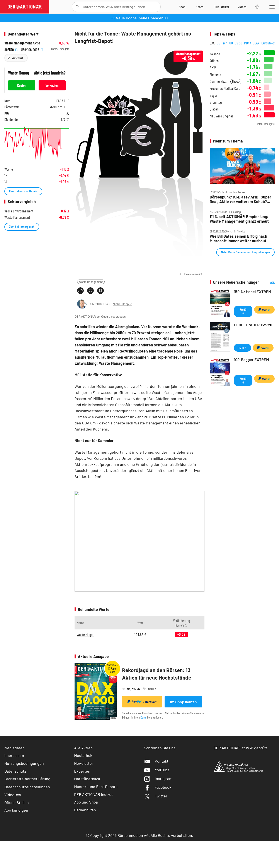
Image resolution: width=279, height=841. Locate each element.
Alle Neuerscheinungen (268, 282)
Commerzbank (219, 81)
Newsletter (83, 763)
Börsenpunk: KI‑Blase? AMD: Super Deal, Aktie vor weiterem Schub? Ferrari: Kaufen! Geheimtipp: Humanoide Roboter (240, 199)
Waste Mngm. (85, 634)
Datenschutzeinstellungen (27, 786)
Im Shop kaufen (183, 701)
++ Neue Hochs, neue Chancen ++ (139, 17)
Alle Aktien (83, 747)
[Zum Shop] (182, 7)
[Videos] (242, 7)
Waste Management (91, 282)
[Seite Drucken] (90, 290)
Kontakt (161, 761)
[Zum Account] (199, 7)
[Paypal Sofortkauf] (264, 310)
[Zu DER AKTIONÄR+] (221, 7)
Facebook (163, 787)
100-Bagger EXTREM (251, 359)
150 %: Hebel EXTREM (252, 291)
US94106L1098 (30, 49)
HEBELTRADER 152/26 (253, 324)
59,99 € (243, 380)
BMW (213, 67)
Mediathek (83, 755)
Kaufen (21, 85)
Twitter (161, 796)
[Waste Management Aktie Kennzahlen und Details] (36, 143)
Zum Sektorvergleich (21, 226)
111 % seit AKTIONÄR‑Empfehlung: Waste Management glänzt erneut (239, 218)
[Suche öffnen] (77, 7)
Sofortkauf (150, 702)
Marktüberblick (87, 778)
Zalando (215, 54)
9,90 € (242, 348)
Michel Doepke (122, 304)
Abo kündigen (16, 810)
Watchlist (17, 58)
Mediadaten (14, 747)
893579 (9, 49)
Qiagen (214, 109)
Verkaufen (52, 85)
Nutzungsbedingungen (24, 763)
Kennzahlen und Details (23, 191)
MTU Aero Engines (221, 116)
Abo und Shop (86, 802)
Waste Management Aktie (22, 43)
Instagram (163, 778)
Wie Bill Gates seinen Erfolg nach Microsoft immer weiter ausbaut (238, 238)
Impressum (14, 755)
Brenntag (216, 102)
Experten (82, 771)
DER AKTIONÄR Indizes (93, 794)
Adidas (214, 60)
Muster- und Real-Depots (95, 786)
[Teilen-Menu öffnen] (80, 290)
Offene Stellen (16, 802)
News (235, 81)
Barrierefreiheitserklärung (27, 778)
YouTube (162, 769)
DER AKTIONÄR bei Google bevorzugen (100, 316)
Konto (143, 717)
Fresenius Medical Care (225, 88)
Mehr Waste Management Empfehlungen (245, 252)
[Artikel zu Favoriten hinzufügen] (100, 290)
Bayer (213, 95)
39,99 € (243, 311)
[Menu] (271, 7)
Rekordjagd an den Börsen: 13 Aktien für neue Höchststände (156, 674)
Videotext (13, 794)
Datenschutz (15, 771)
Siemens (215, 74)
